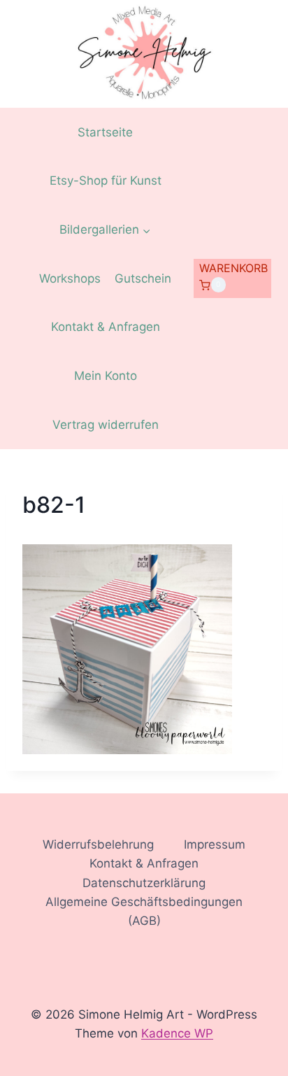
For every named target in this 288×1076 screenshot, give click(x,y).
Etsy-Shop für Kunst (105, 180)
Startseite (105, 132)
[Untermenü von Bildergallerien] (105, 230)
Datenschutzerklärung (144, 883)
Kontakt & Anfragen (105, 327)
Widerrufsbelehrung (98, 844)
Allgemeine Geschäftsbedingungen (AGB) (144, 911)
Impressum (214, 844)
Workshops (70, 278)
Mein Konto (105, 376)
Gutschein (143, 278)
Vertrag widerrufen (105, 425)
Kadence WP (177, 1033)
